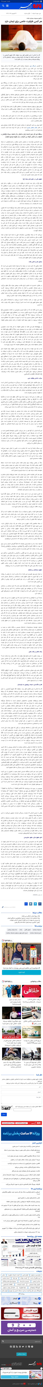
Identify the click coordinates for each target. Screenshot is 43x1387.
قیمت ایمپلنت (21, 1284)
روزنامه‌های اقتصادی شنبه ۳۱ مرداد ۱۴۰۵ (28, 1267)
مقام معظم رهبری (32, 128)
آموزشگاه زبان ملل (36, 1291)
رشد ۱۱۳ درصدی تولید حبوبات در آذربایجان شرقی (27, 1232)
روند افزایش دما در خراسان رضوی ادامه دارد (28, 1225)
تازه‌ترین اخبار (37, 1143)
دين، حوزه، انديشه (36, 13)
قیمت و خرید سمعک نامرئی (22, 1291)
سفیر (3, 1275)
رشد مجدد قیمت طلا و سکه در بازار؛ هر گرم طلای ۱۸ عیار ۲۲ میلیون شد (20, 1205)
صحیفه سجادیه (37, 930)
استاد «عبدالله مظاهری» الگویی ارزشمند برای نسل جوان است (23, 1156)
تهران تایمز (4, 1291)
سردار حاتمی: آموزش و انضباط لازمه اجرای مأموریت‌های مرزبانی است (21, 1221)
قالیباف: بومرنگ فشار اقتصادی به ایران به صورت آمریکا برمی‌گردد (23, 1184)
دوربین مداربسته (24, 1281)
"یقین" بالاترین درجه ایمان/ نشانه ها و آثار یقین (27, 922)
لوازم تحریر (25, 1275)
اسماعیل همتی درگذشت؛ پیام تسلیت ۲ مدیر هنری (26, 1146)
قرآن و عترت (27, 13)
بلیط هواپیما (22, 1288)
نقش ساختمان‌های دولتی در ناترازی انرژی (29, 1198)
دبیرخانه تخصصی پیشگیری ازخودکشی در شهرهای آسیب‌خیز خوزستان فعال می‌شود (22, 1180)
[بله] (29, 1346)
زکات (21, 930)
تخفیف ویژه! (14, 1377)
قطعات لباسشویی (7, 1284)
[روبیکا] (20, 1346)
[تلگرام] (32, 1346)
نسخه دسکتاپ (21, 1354)
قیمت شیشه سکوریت (14, 1275)
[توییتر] (23, 1346)
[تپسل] (3, 941)
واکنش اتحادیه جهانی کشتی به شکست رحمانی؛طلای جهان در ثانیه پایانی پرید (21, 1216)
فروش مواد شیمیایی (34, 1284)
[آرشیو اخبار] (14, 1346)
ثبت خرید (21, 972)
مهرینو (11, 1291)
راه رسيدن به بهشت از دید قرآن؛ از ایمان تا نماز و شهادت (25, 920)
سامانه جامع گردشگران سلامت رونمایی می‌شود (27, 1167)
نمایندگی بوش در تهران (9, 1288)
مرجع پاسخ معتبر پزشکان (9, 1281)
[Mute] (7, 963)
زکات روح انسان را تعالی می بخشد (31, 916)
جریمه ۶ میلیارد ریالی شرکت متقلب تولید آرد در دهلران (25, 1160)
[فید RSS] (17, 1346)
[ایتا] (10, 1346)
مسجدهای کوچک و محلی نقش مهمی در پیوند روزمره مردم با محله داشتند (22, 1151)
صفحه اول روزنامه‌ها (34, 1236)
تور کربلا (15, 1278)
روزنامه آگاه (21, 1294)
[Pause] (4, 963)
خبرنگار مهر (33, 66)
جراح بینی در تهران (36, 1275)
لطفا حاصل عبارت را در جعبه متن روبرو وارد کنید (28, 1107)
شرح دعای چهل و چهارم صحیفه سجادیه (17, 933)
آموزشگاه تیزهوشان (35, 1288)
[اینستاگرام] (26, 1346)
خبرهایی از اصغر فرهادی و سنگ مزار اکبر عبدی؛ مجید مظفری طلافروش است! (21, 1193)
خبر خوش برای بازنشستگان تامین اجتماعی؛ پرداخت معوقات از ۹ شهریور (21, 1228)
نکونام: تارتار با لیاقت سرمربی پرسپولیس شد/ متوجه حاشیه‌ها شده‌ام (21, 1175)
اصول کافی (27, 930)
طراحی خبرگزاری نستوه (33, 1384)
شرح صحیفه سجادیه (35, 933)
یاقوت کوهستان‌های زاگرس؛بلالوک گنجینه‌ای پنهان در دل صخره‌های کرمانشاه (22, 1210)
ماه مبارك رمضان (12, 930)
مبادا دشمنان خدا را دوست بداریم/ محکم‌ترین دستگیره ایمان (24, 918)
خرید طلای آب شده (35, 1278)
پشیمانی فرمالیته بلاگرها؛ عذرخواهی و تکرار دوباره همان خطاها (23, 1202)
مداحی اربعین (36, 1281)
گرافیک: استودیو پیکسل (18, 1384)
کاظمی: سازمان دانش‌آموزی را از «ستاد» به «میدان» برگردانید (24, 1164)
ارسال (3, 1114)
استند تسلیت (5, 1278)
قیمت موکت (23, 1278)
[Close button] (41, 1368)
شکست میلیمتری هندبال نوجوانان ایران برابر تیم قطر (26, 1171)
